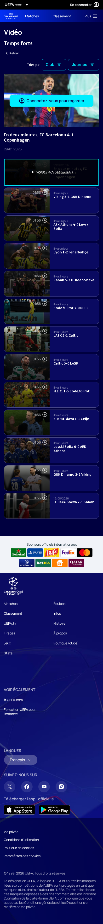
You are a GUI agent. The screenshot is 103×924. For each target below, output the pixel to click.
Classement (13, 613)
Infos (57, 613)
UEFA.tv (10, 623)
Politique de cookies (19, 847)
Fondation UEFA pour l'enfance (20, 711)
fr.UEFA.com (13, 699)
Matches (10, 603)
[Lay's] (51, 552)
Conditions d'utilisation (21, 839)
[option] (51, 172)
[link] (32, 16)
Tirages (9, 633)
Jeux (7, 643)
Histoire (59, 623)
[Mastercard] (84, 552)
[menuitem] (35, 16)
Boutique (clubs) (66, 643)
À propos (60, 633)
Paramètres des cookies (22, 856)
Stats (8, 653)
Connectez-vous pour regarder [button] (55, 100)
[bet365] (43, 563)
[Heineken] (18, 552)
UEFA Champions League (11, 16)
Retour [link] (14, 53)
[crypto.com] (26, 563)
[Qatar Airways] (76, 563)
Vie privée (11, 832)
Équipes (59, 603)
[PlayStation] (35, 552)
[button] (90, 16)
